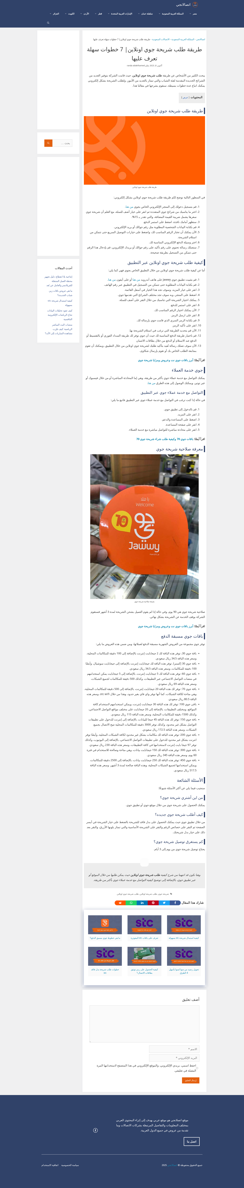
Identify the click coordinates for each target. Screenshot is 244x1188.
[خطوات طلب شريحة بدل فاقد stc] (105, 963)
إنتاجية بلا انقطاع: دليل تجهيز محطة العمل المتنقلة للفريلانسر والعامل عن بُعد (58, 281)
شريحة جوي (163, 894)
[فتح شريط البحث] (48, 23)
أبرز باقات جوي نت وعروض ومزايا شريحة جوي (165, 360)
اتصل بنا (191, 1141)
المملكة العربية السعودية (173, 13)
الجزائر (56, 13)
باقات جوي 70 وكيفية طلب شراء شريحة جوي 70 (164, 439)
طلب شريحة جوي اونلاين (128, 894)
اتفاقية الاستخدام (50, 1165)
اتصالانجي (183, 5)
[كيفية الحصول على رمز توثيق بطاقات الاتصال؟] (144, 963)
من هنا (129, 206)
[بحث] (48, 143)
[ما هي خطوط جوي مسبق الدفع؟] (105, 931)
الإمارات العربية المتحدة (121, 13)
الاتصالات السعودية (160, 39)
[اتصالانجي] (195, 4)
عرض (185, 97)
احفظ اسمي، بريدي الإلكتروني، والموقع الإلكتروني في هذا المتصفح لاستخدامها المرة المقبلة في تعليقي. (146, 1068)
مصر (195, 13)
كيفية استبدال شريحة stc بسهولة (184, 938)
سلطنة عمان (147, 13)
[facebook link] (95, 1130)
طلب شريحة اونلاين (148, 894)
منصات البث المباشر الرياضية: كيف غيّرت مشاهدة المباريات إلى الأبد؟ (58, 329)
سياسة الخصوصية (70, 1165)
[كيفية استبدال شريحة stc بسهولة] (184, 931)
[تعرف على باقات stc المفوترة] (144, 931)
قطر (100, 13)
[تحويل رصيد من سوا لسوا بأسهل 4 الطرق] (184, 963)
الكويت (71, 13)
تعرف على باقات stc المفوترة (144, 938)
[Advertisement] (58, 79)
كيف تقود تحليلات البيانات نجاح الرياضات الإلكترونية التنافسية (59, 315)
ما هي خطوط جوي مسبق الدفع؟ (105, 938)
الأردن (86, 13)
